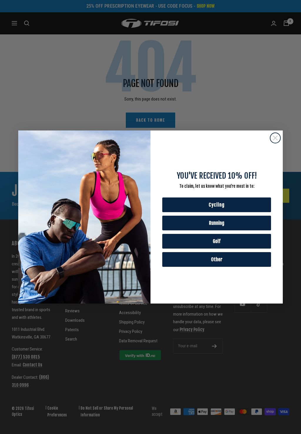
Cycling (217, 205)
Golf (216, 241)
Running (216, 223)
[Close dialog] (275, 138)
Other (217, 259)
